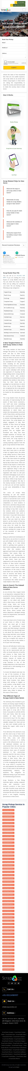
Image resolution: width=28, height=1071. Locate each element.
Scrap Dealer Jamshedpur (8, 1056)
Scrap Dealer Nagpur (20, 1041)
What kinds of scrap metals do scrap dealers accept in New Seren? (14, 202)
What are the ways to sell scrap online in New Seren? (14, 190)
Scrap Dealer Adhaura (8, 829)
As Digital (16, 1067)
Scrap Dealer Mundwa (8, 868)
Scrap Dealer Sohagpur (8, 940)
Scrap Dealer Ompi (7, 891)
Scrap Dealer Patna (7, 1036)
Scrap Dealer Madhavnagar (8, 917)
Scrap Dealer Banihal (8, 832)
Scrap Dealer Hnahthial (8, 901)
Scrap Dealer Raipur (7, 1049)
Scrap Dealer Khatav (8, 966)
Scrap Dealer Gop (7, 858)
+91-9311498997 (10, 995)
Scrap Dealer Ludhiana (19, 1052)
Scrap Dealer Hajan (7, 969)
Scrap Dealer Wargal (8, 871)
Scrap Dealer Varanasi (7, 1041)
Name (4, 42)
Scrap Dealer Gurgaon (7, 1032)
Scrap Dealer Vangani (8, 836)
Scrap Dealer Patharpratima (8, 946)
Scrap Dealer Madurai (7, 1054)
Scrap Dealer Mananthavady (8, 865)
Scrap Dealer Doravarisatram (8, 855)
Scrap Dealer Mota (7, 813)
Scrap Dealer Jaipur (22, 1056)
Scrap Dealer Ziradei (8, 898)
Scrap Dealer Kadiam (8, 927)
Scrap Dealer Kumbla (8, 823)
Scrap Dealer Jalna (21, 1034)
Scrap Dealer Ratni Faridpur (8, 842)
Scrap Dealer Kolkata (6, 1043)
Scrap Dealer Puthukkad (8, 943)
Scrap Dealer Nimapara (8, 963)
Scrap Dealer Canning (8, 930)
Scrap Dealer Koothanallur (8, 875)
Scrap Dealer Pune (10, 1034)
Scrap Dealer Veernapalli (8, 904)
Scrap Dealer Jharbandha (8, 888)
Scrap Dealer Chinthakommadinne (8, 920)
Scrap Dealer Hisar (7, 907)
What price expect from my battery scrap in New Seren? (14, 235)
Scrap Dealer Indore (19, 1038)
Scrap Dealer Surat (18, 1043)
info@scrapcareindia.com (19, 5)
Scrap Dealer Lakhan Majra (8, 810)
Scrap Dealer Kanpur (17, 1045)
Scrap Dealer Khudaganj (8, 878)
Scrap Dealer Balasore (8, 937)
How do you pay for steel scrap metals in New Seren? (14, 213)
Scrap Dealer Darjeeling (8, 894)
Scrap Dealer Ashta (7, 845)
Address (4, 53)
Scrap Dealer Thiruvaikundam (8, 953)
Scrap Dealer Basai (7, 911)
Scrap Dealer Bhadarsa (8, 950)
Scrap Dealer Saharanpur (20, 1054)
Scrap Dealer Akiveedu (8, 924)
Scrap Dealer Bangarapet (8, 816)
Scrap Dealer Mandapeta (8, 914)
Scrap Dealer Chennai (19, 1036)
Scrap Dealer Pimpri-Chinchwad (18, 1047)
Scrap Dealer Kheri (7, 933)
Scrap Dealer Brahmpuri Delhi (8, 849)
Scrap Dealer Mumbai (7, 1038)
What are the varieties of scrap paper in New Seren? (14, 224)
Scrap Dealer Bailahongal (8, 881)
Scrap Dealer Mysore (7, 1052)
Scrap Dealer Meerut (14, 1058)
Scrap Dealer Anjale (7, 852)
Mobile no (5, 47)
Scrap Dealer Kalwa (7, 885)
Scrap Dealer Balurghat (8, 862)
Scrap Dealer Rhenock (8, 839)
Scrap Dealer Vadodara (19, 1049)
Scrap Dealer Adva (7, 956)
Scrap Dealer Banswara (8, 819)
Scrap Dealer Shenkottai (8, 826)
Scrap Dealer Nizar (7, 959)
